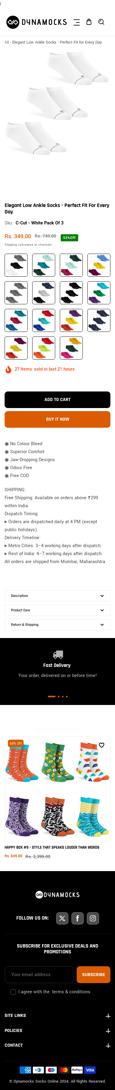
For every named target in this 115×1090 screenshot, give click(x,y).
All (7, 42)
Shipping (11, 245)
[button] (77, 22)
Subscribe (93, 974)
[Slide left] (10, 175)
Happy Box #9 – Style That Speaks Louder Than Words (52, 847)
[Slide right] (105, 175)
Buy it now (57, 419)
